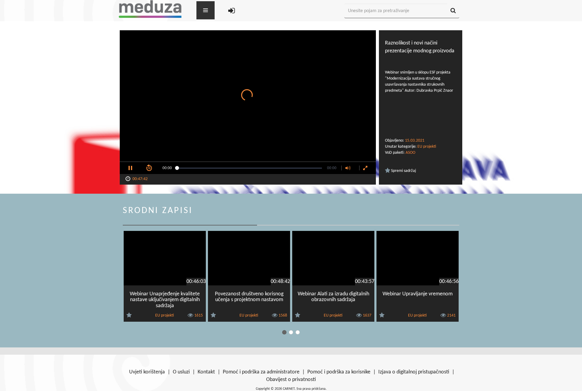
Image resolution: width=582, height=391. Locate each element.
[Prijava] (231, 11)
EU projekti (426, 146)
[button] (130, 168)
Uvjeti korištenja (147, 372)
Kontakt (206, 372)
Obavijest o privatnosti (291, 379)
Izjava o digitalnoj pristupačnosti (413, 372)
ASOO (410, 152)
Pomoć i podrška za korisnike (338, 372)
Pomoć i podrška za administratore (261, 372)
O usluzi (181, 372)
